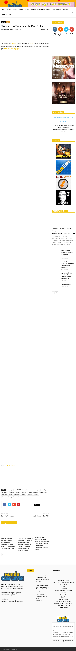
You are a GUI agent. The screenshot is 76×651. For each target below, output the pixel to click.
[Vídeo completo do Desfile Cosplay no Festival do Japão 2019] (31, 578)
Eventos (9, 10)
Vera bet (63, 593)
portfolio (4, 494)
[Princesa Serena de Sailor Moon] (63, 220)
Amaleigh (10, 489)
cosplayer (44, 489)
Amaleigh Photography (21, 489)
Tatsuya (16, 494)
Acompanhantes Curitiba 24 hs (63, 117)
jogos (17, 492)
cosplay (38, 489)
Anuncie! (4, 14)
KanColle (24, 492)
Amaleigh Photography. (12, 49)
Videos (27, 10)
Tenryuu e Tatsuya (33, 494)
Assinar (71, 27)
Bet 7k (63, 597)
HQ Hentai (63, 584)
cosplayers (5, 492)
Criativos (33, 10)
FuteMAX (63, 586)
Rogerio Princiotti (8, 29)
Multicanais (63, 589)
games (12, 492)
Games (48, 10)
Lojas (53, 10)
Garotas (21, 10)
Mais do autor (22, 523)
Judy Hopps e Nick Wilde (41, 516)
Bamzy (14, 43)
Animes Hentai (63, 599)
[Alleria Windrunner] (56, 286)
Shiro (31, 43)
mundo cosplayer (33, 492)
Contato (65, 10)
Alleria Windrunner (66, 284)
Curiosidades (41, 10)
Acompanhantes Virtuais (63, 601)
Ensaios (15, 10)
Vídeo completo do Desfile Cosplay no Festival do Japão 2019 (42, 577)
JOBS (10, 14)
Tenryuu (23, 494)
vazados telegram (63, 580)
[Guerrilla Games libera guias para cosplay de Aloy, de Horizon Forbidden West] (56, 264)
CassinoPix (63, 595)
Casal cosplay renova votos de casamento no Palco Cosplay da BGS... (42, 587)
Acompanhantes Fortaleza (63, 591)
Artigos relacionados (9, 523)
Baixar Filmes (63, 607)
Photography (43, 492)
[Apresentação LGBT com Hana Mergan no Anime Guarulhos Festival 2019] (56, 275)
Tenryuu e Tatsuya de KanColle (10, 497)
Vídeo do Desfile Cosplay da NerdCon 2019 (41, 596)
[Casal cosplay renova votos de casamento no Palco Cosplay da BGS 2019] (31, 587)
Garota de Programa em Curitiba (63, 582)
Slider (8, 22)
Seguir (55, 27)
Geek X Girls (11, 466)
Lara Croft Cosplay (7, 516)
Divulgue (58, 10)
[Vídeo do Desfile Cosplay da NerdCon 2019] (31, 596)
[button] (72, 12)
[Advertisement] (37, 37)
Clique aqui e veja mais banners (63, 641)
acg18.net (63, 121)
